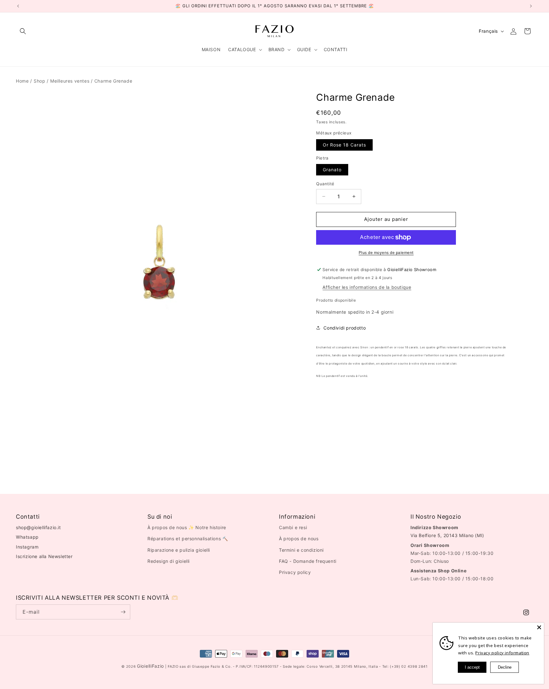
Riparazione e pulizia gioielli (178, 550)
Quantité (325, 183)
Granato (332, 169)
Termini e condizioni (301, 550)
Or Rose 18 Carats (344, 144)
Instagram (27, 546)
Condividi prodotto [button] (344, 328)
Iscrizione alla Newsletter (44, 556)
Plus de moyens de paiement (386, 252)
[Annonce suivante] (531, 6)
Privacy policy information (502, 653)
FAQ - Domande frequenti (307, 561)
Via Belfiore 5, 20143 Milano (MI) (447, 535)
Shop (39, 81)
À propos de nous (299, 539)
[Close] (539, 627)
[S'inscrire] (123, 611)
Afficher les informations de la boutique (366, 287)
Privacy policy (295, 572)
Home (22, 81)
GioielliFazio (150, 666)
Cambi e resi (293, 527)
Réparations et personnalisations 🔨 (187, 539)
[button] (23, 31)
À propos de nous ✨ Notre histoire (186, 527)
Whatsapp (27, 537)
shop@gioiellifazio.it (38, 527)
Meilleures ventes (69, 81)
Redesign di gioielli (168, 561)
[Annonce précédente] (18, 6)
